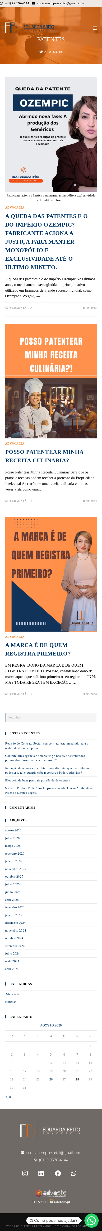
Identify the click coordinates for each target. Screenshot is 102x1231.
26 (51, 1079)
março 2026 (13, 845)
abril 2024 (12, 969)
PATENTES (55, 52)
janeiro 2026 (13, 861)
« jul (8, 1096)
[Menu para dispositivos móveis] (95, 28)
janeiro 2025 (13, 915)
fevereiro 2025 (15, 907)
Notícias (10, 1002)
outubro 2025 (14, 876)
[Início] (41, 52)
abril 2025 (12, 899)
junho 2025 (13, 892)
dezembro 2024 (15, 922)
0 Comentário (20, 307)
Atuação (50, 1218)
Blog (62, 1218)
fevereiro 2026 (15, 853)
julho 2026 (12, 838)
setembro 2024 (15, 946)
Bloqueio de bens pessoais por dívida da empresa (37, 780)
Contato (72, 1218)
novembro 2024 (15, 930)
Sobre (38, 1218)
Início (28, 1218)
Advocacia (15, 207)
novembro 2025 (15, 869)
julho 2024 (12, 953)
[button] (91, 1220)
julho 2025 (12, 884)
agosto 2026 (13, 830)
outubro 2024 (14, 938)
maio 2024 (12, 961)
